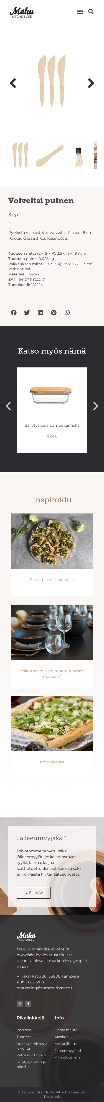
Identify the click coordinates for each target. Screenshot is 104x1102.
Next (89, 83)
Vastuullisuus (66, 1044)
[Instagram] (20, 1004)
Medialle (62, 1037)
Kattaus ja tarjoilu (31, 1055)
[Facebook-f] (28, 1004)
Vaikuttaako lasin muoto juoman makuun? (52, 673)
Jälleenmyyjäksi (68, 1051)
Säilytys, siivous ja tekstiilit (31, 1064)
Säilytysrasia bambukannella (52, 425)
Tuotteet (24, 1037)
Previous (15, 83)
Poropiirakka (52, 762)
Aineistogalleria (67, 1057)
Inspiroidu (25, 1030)
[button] (80, 12)
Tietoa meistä (66, 1030)
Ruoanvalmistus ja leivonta (32, 1046)
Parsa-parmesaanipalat (52, 579)
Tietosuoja (52, 1097)
